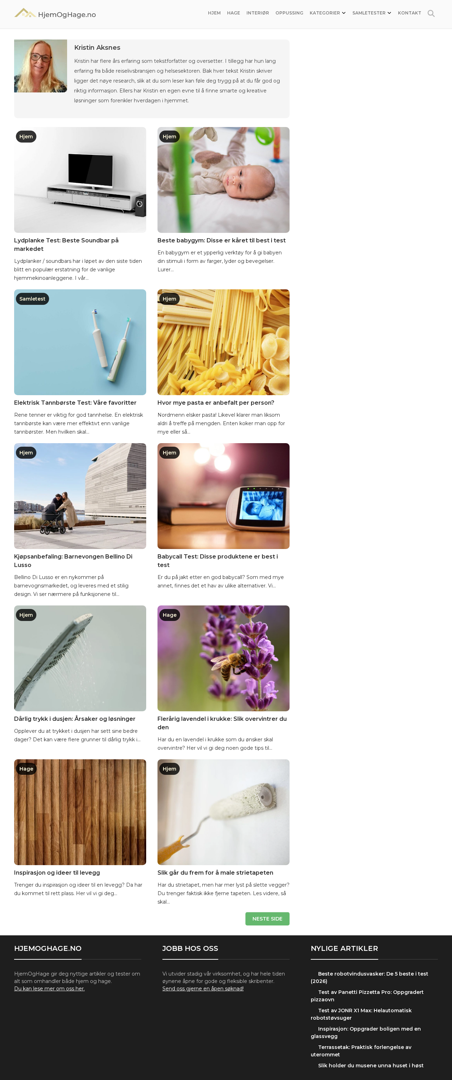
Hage (233, 13)
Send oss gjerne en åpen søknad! (203, 988)
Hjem (214, 13)
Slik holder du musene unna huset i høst (371, 1065)
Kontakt (409, 13)
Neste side (267, 919)
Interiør (257, 13)
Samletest (32, 299)
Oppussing (289, 13)
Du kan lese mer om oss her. (49, 988)
